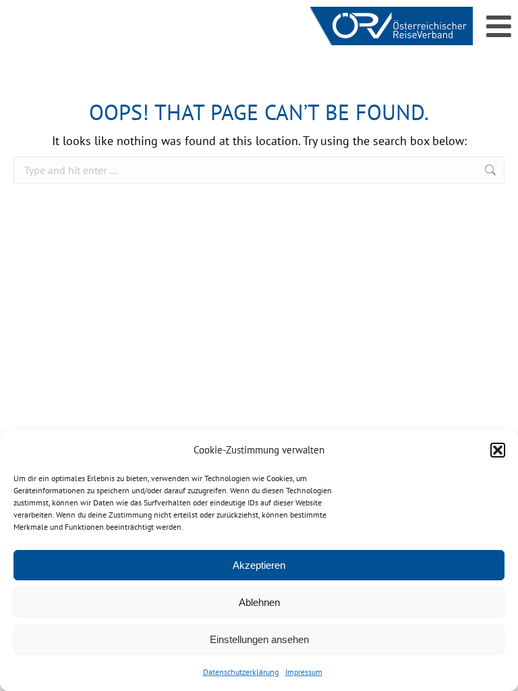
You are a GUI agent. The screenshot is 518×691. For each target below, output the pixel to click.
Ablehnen (259, 602)
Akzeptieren (259, 565)
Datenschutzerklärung (241, 672)
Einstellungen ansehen (259, 639)
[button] (498, 450)
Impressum (303, 672)
